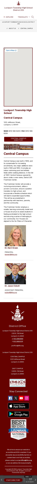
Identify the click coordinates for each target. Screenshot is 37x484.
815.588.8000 (18, 339)
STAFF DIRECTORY (13, 480)
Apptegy (22, 472)
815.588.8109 (18, 341)
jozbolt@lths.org (11, 292)
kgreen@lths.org (11, 254)
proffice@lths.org (18, 345)
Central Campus (26, 28)
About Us (12, 28)
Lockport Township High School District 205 (18, 23)
